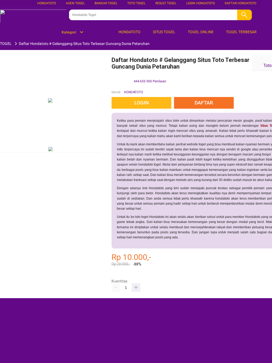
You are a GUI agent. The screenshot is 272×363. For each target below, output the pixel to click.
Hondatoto (46, 3)
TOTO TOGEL (136, 3)
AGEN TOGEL (75, 3)
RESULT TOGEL (165, 3)
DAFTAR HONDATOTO (240, 3)
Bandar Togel (106, 3)
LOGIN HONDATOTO (200, 3)
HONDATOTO (133, 92)
